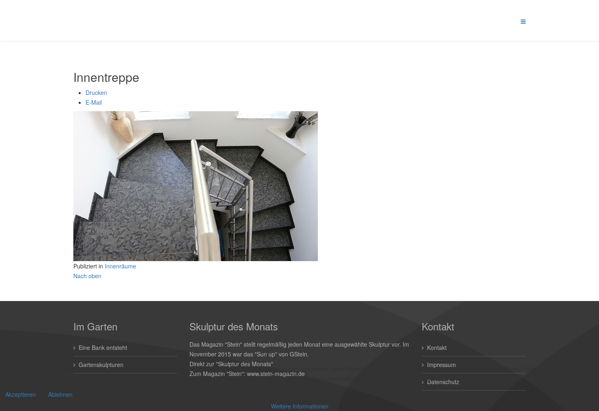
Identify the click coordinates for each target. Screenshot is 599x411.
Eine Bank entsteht (103, 347)
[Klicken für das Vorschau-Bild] (299, 186)
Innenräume (120, 266)
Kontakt (437, 347)
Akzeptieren (20, 394)
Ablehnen (60, 394)
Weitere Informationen (299, 406)
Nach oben (87, 276)
